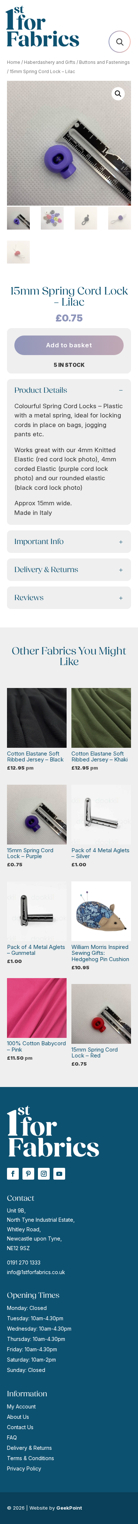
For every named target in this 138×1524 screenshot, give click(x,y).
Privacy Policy (24, 1468)
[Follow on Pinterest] (28, 1174)
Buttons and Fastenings (104, 62)
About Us (18, 1417)
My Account (21, 1406)
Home (13, 62)
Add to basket (69, 345)
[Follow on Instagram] (44, 1174)
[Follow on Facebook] (13, 1174)
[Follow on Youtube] (59, 1174)
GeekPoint (69, 1508)
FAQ (12, 1437)
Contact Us (20, 1427)
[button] (118, 93)
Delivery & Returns (29, 1448)
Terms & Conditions (30, 1458)
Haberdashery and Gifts (49, 62)
